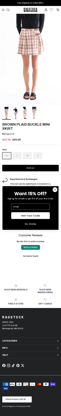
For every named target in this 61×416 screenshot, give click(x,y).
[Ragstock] (30, 9)
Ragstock (9, 134)
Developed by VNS (23, 406)
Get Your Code (30, 215)
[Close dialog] (54, 189)
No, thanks (30, 223)
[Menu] (3, 10)
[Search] (9, 10)
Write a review (31, 247)
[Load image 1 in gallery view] (30, 59)
